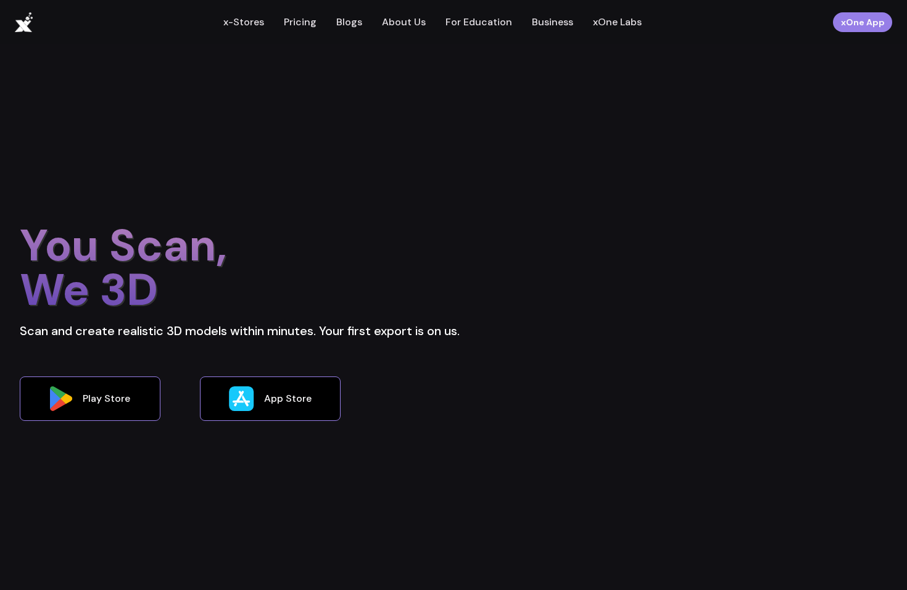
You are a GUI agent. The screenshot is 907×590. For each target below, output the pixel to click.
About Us (404, 21)
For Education (478, 21)
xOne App (863, 22)
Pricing (300, 21)
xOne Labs (617, 21)
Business (552, 21)
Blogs (349, 21)
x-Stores (243, 21)
